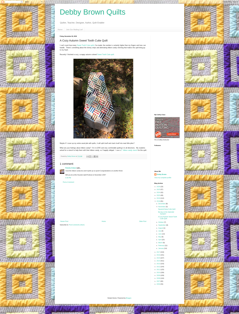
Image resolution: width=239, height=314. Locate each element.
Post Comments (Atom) (77, 225)
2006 (158, 284)
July (159, 231)
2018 (158, 201)
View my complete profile (162, 178)
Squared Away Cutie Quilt (166, 209)
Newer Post (64, 221)
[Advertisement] (103, 201)
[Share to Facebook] (94, 156)
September (162, 225)
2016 (158, 255)
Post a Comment (68, 182)
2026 (158, 187)
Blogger (128, 298)
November (162, 207)
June (160, 234)
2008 (158, 278)
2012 (158, 267)
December (162, 204)
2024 (158, 192)
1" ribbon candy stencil (129, 150)
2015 (158, 258)
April (160, 240)
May (160, 237)
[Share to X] (92, 156)
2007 (158, 281)
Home (60, 30)
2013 (158, 264)
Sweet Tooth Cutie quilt (105, 54)
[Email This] (87, 156)
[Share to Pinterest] (97, 156)
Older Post (142, 221)
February (161, 245)
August (160, 228)
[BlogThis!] (90, 156)
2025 (158, 189)
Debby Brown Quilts (92, 12)
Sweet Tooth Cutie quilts (85, 45)
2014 (158, 261)
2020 (158, 195)
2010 (158, 272)
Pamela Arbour (70, 168)
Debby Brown (161, 174)
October (161, 222)
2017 (158, 252)
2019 (158, 198)
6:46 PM (68, 178)
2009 (158, 275)
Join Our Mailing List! (74, 30)
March (160, 243)
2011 (158, 269)
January (161, 248)
